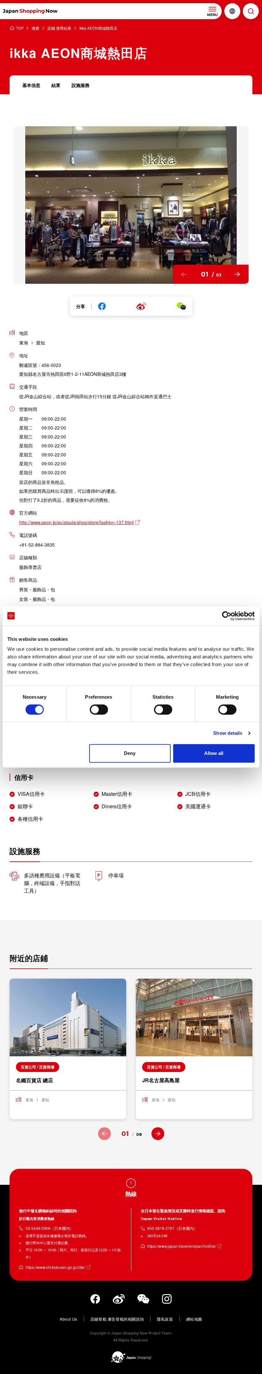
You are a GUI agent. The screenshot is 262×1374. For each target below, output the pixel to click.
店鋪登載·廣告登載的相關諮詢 (117, 1318)
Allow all (213, 753)
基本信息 (31, 85)
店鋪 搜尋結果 (59, 28)
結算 (55, 85)
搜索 (35, 28)
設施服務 (80, 85)
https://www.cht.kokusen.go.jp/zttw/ (55, 1267)
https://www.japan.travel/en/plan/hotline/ (181, 1246)
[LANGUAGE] (232, 11)
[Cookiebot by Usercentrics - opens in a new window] (227, 616)
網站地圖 (194, 1318)
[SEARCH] (251, 11)
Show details (227, 733)
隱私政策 (165, 1318)
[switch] (99, 709)
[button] (184, 274)
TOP (20, 28)
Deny (129, 753)
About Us (68, 1318)
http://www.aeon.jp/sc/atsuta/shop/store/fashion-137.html (76, 522)
